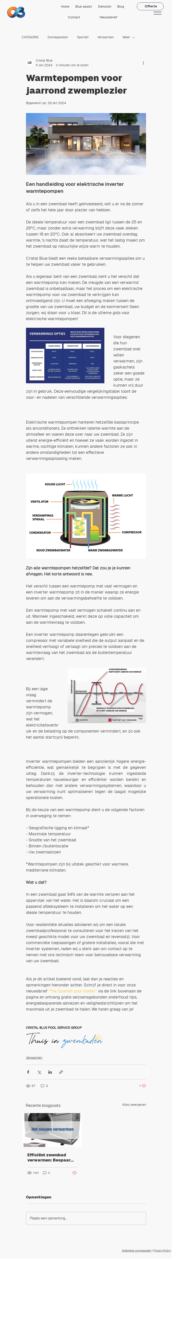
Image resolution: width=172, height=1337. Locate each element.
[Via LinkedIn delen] (50, 1072)
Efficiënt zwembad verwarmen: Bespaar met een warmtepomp (49, 1158)
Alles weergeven (134, 1104)
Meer (126, 37)
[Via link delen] (61, 1072)
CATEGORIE (30, 37)
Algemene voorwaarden (136, 1250)
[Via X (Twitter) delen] (39, 1072)
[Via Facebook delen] (28, 1072)
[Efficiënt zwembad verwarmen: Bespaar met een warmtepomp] (52, 1130)
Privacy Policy (162, 1250)
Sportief (82, 37)
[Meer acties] (143, 63)
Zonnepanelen (57, 37)
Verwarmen (105, 37)
